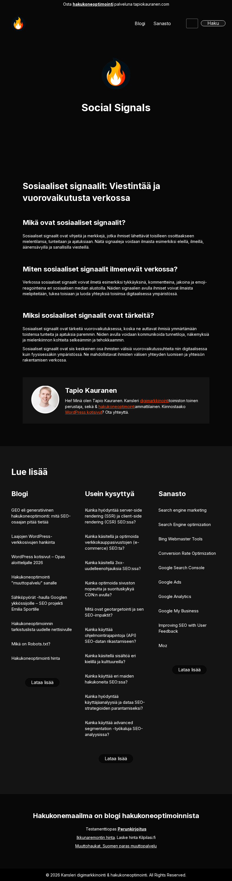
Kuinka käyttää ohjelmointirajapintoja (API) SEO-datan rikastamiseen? (110, 635)
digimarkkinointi (154, 400)
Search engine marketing (182, 510)
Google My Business (178, 610)
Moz (162, 645)
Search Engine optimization (184, 524)
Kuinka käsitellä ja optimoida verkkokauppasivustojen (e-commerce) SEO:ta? (112, 542)
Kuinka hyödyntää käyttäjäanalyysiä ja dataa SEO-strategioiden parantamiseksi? (115, 702)
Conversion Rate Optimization (187, 553)
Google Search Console (181, 567)
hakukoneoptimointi (93, 4)
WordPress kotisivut (83, 412)
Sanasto (162, 23)
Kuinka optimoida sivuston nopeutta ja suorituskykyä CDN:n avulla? (110, 588)
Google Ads (169, 582)
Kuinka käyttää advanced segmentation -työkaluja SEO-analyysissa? (114, 728)
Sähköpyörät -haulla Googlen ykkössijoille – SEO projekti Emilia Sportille (39, 603)
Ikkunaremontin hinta (96, 837)
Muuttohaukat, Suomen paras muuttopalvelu (116, 845)
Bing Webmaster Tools (180, 539)
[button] (213, 23)
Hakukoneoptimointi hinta (35, 658)
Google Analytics (174, 596)
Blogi (140, 23)
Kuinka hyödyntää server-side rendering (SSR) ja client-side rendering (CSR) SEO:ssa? (113, 516)
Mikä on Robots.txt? (30, 643)
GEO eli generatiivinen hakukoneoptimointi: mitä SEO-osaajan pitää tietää (41, 516)
